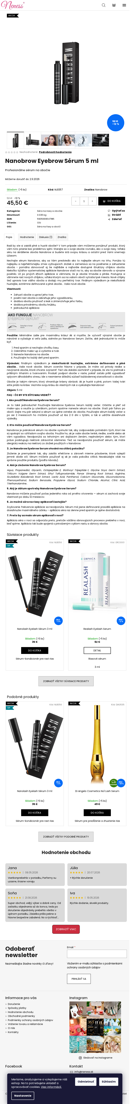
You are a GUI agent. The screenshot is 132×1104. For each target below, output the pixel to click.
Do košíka (114, 201)
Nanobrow (101, 189)
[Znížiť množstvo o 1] (76, 201)
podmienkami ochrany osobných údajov (94, 965)
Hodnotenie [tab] (27, 237)
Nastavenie (22, 1096)
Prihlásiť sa (79, 979)
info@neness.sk (84, 1071)
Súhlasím (109, 1082)
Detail (97, 650)
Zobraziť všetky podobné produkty (66, 836)
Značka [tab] (62, 237)
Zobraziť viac (66, 929)
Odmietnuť (86, 1082)
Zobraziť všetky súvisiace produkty (66, 681)
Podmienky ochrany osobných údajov (30, 1020)
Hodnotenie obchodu (66, 852)
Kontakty (13, 1032)
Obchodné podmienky (21, 1016)
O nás (11, 1028)
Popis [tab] (9, 237)
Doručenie (14, 1004)
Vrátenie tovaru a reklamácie (25, 1024)
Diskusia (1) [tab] (45, 237)
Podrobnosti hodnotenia (55, 152)
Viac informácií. (51, 1087)
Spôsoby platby (17, 1008)
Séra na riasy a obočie (49, 211)
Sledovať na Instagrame (97, 1057)
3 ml (97, 667)
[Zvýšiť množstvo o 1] (92, 201)
